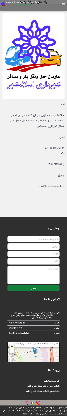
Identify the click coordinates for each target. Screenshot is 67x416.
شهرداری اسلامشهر (52, 381)
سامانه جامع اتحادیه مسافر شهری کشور (43, 391)
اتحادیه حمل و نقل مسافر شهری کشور (43, 386)
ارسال (33, 288)
